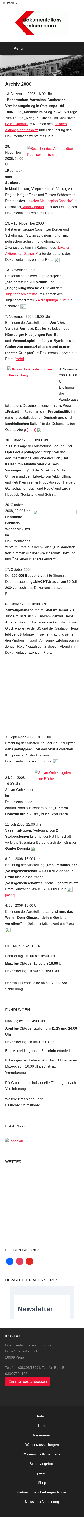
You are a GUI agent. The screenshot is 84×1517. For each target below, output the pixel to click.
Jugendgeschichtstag (21, 294)
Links (42, 1426)
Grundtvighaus (16, 124)
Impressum (42, 1473)
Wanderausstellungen (42, 1445)
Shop (42, 1483)
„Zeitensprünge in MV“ (52, 300)
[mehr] (19, 359)
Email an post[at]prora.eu (28, 1381)
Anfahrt (42, 1416)
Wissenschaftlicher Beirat (42, 1454)
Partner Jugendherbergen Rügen (42, 1492)
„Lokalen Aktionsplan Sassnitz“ (49, 201)
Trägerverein (42, 1435)
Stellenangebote (42, 1464)
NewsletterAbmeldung (42, 1502)
